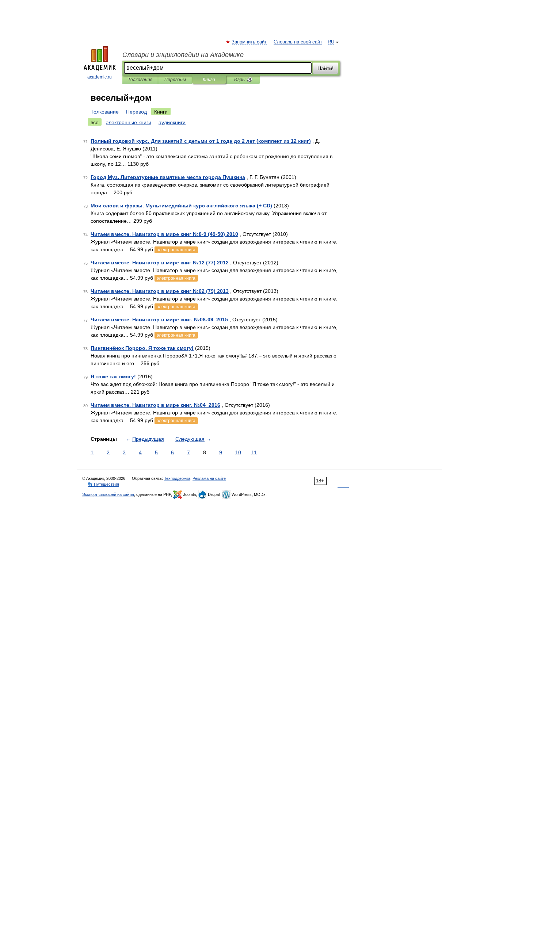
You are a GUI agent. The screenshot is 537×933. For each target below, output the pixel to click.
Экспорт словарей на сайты (108, 494)
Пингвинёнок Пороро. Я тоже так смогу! (142, 348)
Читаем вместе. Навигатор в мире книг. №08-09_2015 (159, 319)
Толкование (105, 112)
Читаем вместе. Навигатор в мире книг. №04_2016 (155, 405)
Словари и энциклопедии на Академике (183, 54)
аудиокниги (172, 122)
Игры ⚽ (243, 79)
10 (238, 452)
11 (254, 452)
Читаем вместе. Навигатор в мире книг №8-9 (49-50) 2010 (164, 234)
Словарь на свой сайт (298, 42)
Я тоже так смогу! (113, 376)
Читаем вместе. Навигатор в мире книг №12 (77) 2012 (160, 262)
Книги (209, 79)
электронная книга (176, 249)
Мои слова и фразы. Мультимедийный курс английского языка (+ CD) (181, 206)
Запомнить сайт (249, 42)
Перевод (136, 112)
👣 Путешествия (103, 484)
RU (331, 42)
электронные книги (128, 122)
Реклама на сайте (209, 478)
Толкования (140, 79)
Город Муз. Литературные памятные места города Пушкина (168, 177)
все (95, 122)
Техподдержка (177, 478)
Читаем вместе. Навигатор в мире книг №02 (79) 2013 (160, 291)
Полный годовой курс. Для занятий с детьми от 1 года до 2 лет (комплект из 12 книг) (201, 141)
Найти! (325, 68)
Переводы (175, 79)
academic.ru (99, 77)
